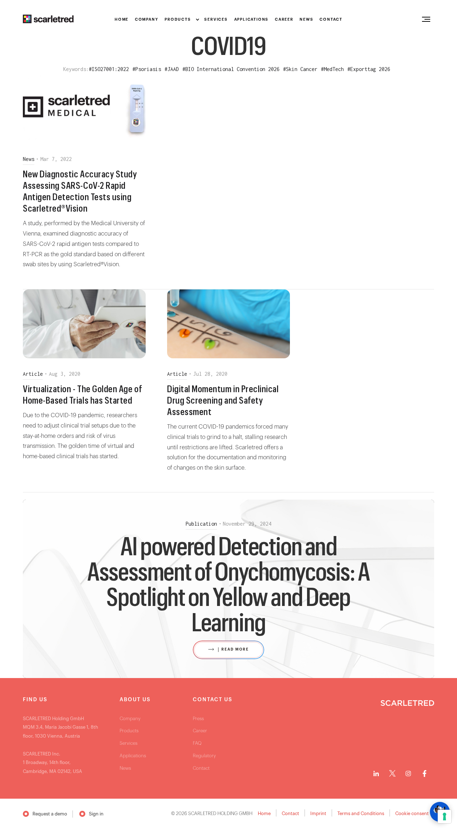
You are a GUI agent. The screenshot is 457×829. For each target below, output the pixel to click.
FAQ (197, 743)
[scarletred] (48, 19)
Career (200, 730)
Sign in (96, 814)
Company (130, 718)
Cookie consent (412, 813)
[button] (181, 19)
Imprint (318, 813)
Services (128, 743)
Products (129, 730)
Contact (201, 768)
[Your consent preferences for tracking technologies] (444, 816)
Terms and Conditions (360, 813)
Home (264, 813)
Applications (133, 755)
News (125, 768)
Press (198, 718)
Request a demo (49, 814)
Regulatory (204, 755)
